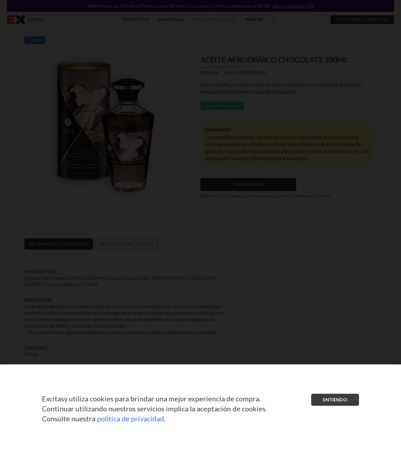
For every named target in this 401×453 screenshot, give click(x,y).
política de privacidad (130, 418)
